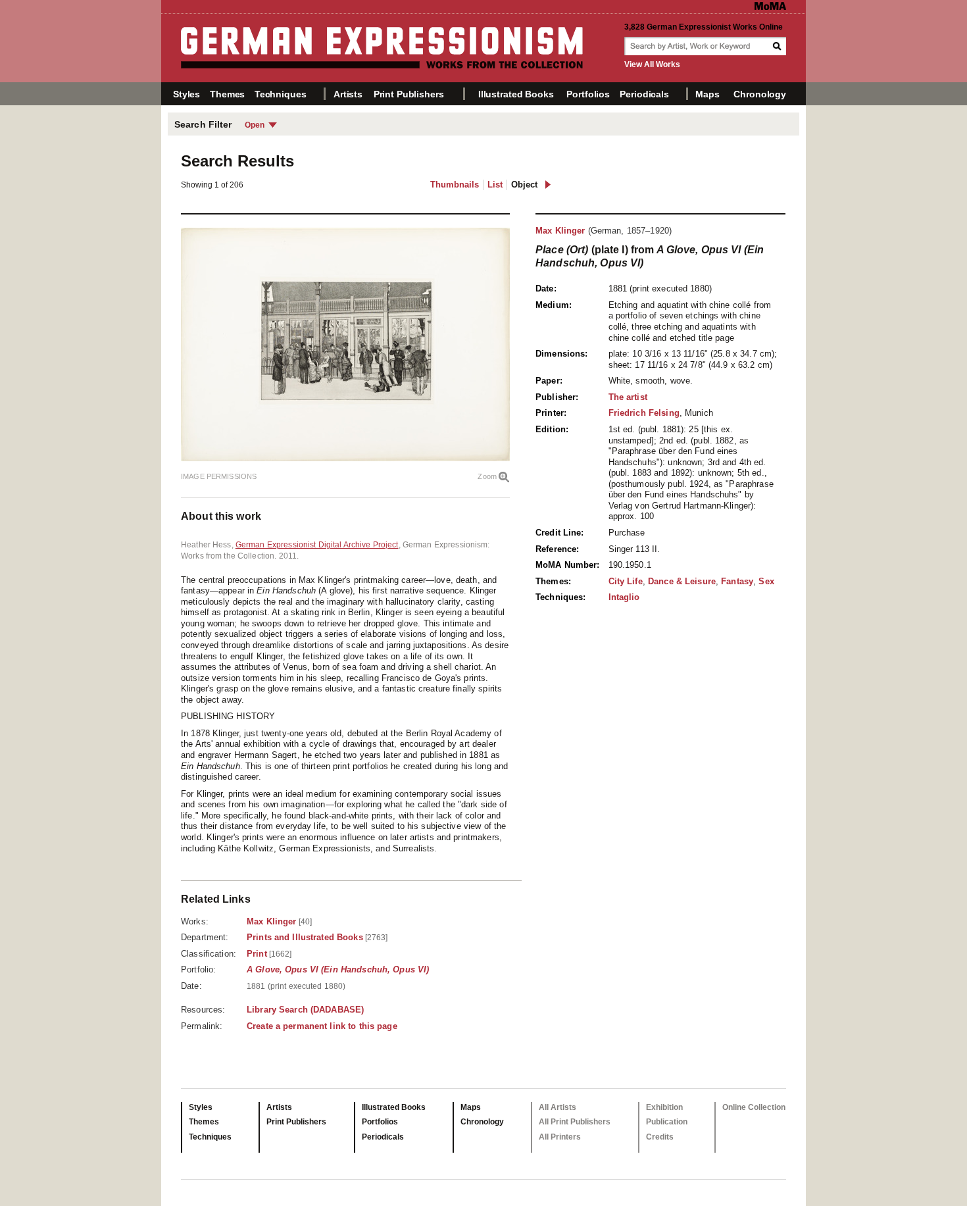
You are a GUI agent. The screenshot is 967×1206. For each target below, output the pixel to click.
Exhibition (664, 1107)
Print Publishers (409, 94)
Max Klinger (560, 231)
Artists (348, 94)
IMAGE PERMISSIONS (219, 476)
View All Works (652, 64)
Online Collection (753, 1107)
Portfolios (588, 94)
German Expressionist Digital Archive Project (317, 544)
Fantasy (737, 581)
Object (524, 184)
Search (778, 46)
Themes (227, 94)
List (495, 184)
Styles (186, 94)
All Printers (560, 1137)
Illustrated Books (516, 94)
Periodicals (644, 94)
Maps (707, 94)
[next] (548, 184)
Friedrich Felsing (644, 413)
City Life (625, 581)
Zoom (487, 476)
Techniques (281, 94)
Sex (766, 581)
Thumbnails (454, 184)
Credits (660, 1137)
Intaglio (624, 597)
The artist (627, 397)
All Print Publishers (574, 1121)
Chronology (759, 94)
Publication (666, 1121)
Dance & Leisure (682, 581)
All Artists (557, 1107)
